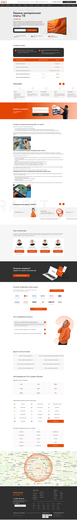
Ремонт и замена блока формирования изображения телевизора (51, 355)
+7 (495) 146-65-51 (56, 2)
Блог (61, 498)
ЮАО (55, 388)
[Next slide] (63, 84)
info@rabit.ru (17, 503)
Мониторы (19, 5)
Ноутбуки (2, 5)
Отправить (40, 114)
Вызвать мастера (31, 30)
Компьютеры (8, 5)
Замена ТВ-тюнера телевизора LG (25, 355)
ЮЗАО (38, 393)
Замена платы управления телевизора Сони (51, 364)
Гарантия (61, 493)
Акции (61, 495)
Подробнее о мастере (19, 254)
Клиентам (73, 5)
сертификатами (32, 235)
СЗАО (21, 388)
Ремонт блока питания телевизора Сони (25, 368)
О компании (56, 495)
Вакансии (55, 498)
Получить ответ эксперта (21, 275)
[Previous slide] (60, 84)
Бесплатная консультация (56, 290)
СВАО (55, 384)
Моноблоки (31, 5)
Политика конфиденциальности (18, 515)
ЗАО (55, 393)
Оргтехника (43, 5)
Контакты (64, 5)
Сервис (68, 5)
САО (38, 384)
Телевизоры (25, 5)
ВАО (38, 388)
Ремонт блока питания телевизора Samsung (25, 364)
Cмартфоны (49, 5)
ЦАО (21, 384)
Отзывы (61, 497)
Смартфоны (42, 497)
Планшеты (14, 5)
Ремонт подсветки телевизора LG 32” (26, 359)
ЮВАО (21, 393)
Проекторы (37, 5)
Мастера (55, 497)
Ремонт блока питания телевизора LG (51, 359)
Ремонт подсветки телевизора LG (51, 368)
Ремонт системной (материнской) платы (23, 77)
